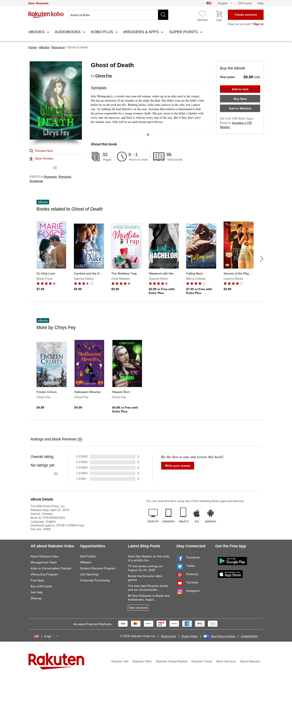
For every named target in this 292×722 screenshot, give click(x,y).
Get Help (37, 592)
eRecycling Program (44, 574)
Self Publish (88, 556)
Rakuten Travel (202, 661)
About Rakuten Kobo (45, 556)
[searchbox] (118, 15)
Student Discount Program (98, 568)
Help (260, 3)
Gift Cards (245, 3)
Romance (50, 176)
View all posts (138, 607)
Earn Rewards (38, 3)
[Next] (262, 258)
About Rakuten (250, 661)
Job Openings (89, 574)
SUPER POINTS (184, 32)
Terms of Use (168, 636)
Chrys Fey (103, 76)
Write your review (177, 465)
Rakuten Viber (142, 661)
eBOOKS (37, 32)
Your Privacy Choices (223, 636)
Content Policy (249, 636)
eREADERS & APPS (141, 32)
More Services (226, 661)
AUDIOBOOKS (68, 32)
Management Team (44, 562)
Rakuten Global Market (171, 661)
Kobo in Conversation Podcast (51, 568)
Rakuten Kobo (46, 14)
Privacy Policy (189, 636)
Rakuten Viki (119, 661)
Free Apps (37, 580)
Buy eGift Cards (41, 586)
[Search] (163, 15)
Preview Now (44, 150)
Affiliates (85, 562)
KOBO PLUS (102, 32)
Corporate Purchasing (95, 580)
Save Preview (44, 158)
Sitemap (36, 598)
